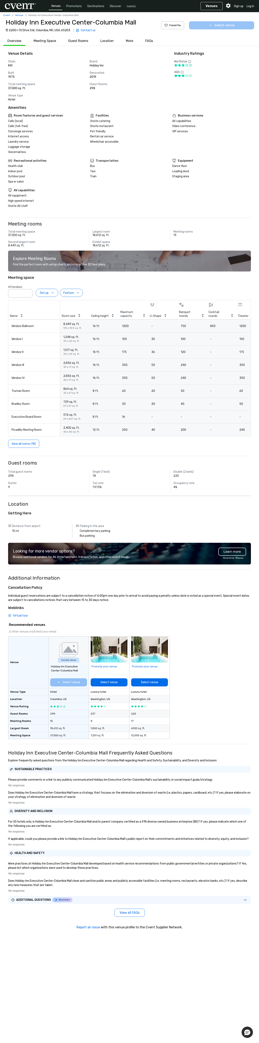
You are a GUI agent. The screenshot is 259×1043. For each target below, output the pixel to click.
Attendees (15, 287)
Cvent (6, 15)
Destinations (95, 6)
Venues (56, 6)
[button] (28, 292)
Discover (115, 6)
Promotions (74, 6)
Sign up (238, 6)
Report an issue (88, 927)
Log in (250, 6)
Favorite (175, 25)
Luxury (131, 6)
